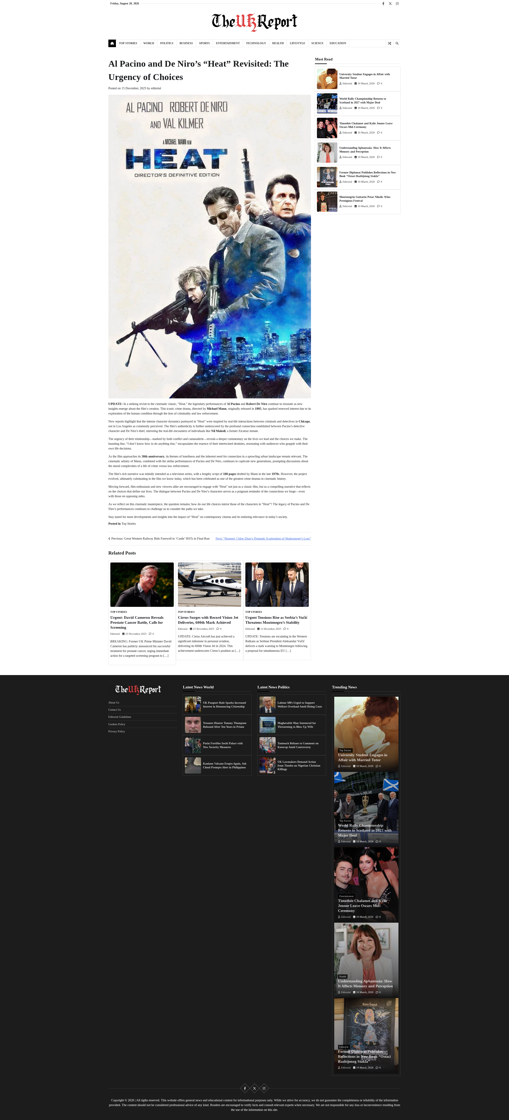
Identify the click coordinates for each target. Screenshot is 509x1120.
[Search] (397, 43)
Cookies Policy (116, 724)
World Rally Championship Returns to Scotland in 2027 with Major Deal (365, 830)
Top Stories (128, 43)
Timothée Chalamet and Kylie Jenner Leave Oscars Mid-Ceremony (362, 906)
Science (317, 43)
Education (338, 43)
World (148, 43)
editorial (156, 88)
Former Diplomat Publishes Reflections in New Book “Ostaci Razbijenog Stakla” (364, 1056)
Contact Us (114, 709)
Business (186, 43)
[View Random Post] (389, 43)
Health (278, 43)
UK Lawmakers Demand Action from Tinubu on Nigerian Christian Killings (299, 765)
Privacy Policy (116, 731)
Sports (204, 43)
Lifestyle (297, 43)
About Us (113, 702)
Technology (256, 43)
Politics (166, 43)
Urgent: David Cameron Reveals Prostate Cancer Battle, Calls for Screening (136, 622)
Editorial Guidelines (119, 716)
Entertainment (228, 43)
